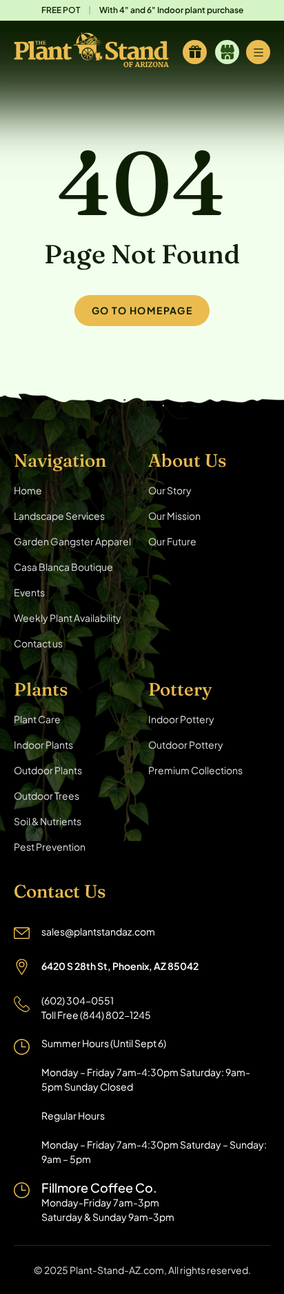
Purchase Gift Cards (195, 52)
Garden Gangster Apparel (72, 541)
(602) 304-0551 (77, 1000)
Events (29, 592)
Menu (258, 52)
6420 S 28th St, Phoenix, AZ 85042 (120, 966)
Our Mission (174, 515)
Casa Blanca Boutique (63, 566)
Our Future (172, 541)
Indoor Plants (43, 744)
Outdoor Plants (48, 770)
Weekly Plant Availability (67, 617)
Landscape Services (59, 515)
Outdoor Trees (46, 795)
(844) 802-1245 (115, 1015)
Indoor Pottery (181, 719)
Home (28, 490)
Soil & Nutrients (47, 821)
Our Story (170, 490)
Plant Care (37, 719)
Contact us (38, 643)
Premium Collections (195, 770)
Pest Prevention (49, 846)
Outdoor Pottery (185, 744)
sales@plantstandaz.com (98, 931)
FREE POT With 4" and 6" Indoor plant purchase (142, 10)
